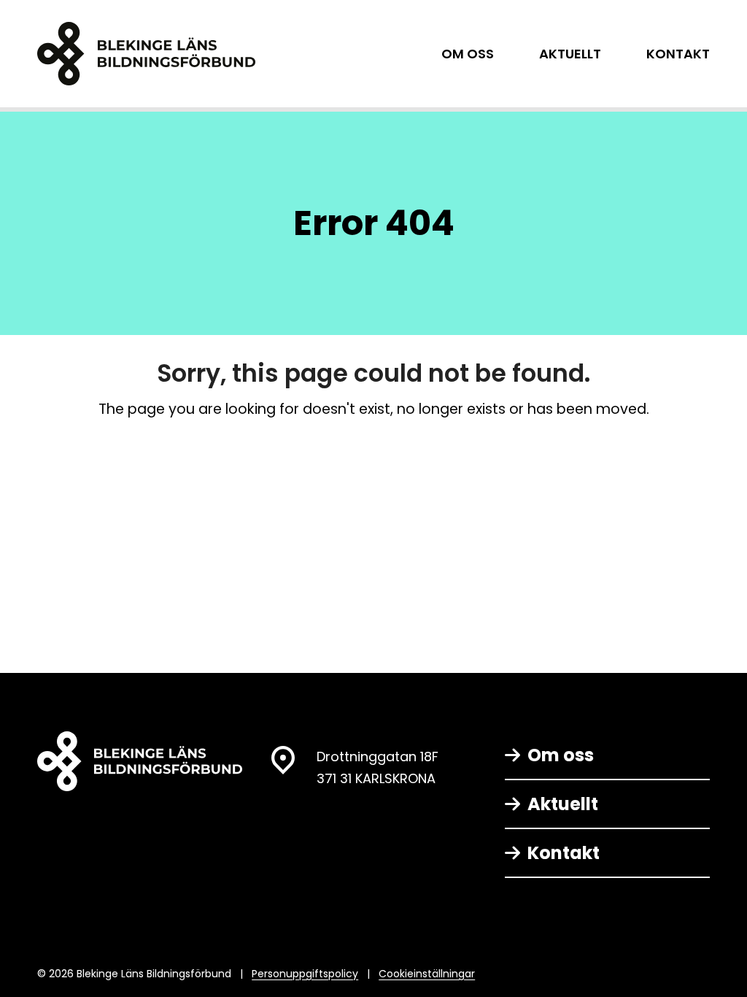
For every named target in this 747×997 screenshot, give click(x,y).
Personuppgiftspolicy (305, 973)
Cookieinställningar (427, 973)
